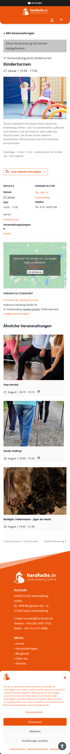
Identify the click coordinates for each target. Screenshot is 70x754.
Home (20, 643)
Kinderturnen (11, 219)
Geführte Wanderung (54, 541)
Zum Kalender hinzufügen (26, 171)
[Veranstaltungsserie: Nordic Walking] (38, 458)
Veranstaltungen (27, 648)
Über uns (22, 658)
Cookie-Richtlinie (17, 748)
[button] (65, 677)
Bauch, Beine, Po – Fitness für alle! (21, 541)
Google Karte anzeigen (16, 313)
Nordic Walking (13, 451)
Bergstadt (22, 653)
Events (7, 233)
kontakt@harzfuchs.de (38, 618)
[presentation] (34, 357)
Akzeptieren (35, 722)
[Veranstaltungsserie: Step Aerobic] (38, 392)
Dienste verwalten (34, 711)
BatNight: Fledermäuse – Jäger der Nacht (27, 519)
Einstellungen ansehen (35, 740)
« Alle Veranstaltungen (18, 33)
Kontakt (36, 3)
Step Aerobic (11, 384)
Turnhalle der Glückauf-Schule (20, 300)
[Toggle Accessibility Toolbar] (62, 746)
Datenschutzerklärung (37, 748)
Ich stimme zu (35, 272)
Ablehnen (35, 731)
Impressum (55, 748)
